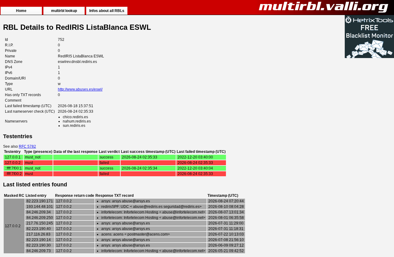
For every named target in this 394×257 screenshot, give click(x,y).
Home (21, 11)
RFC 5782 (27, 146)
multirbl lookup (64, 11)
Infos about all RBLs (106, 11)
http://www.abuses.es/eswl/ (80, 89)
